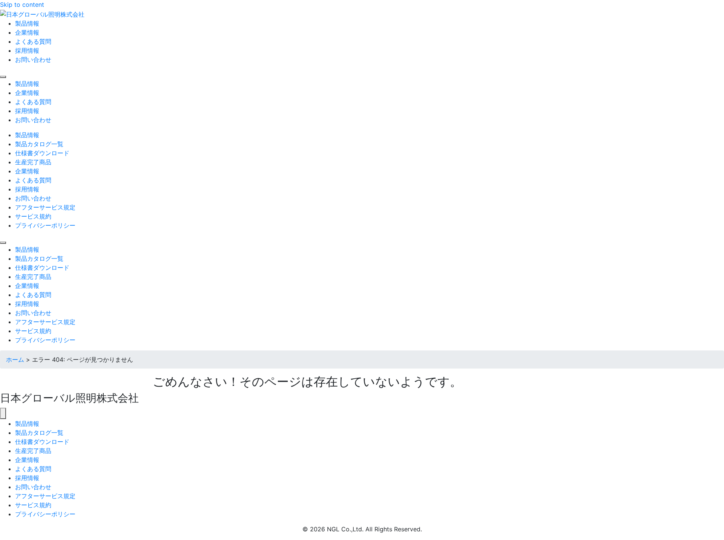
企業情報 (27, 460)
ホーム (15, 359)
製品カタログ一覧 (39, 432)
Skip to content (22, 4)
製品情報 (27, 423)
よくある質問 (33, 469)
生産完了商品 (33, 450)
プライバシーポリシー (45, 514)
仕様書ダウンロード (42, 441)
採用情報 (27, 478)
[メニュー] (3, 413)
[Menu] (3, 77)
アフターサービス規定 (45, 496)
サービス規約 (33, 505)
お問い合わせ (33, 487)
